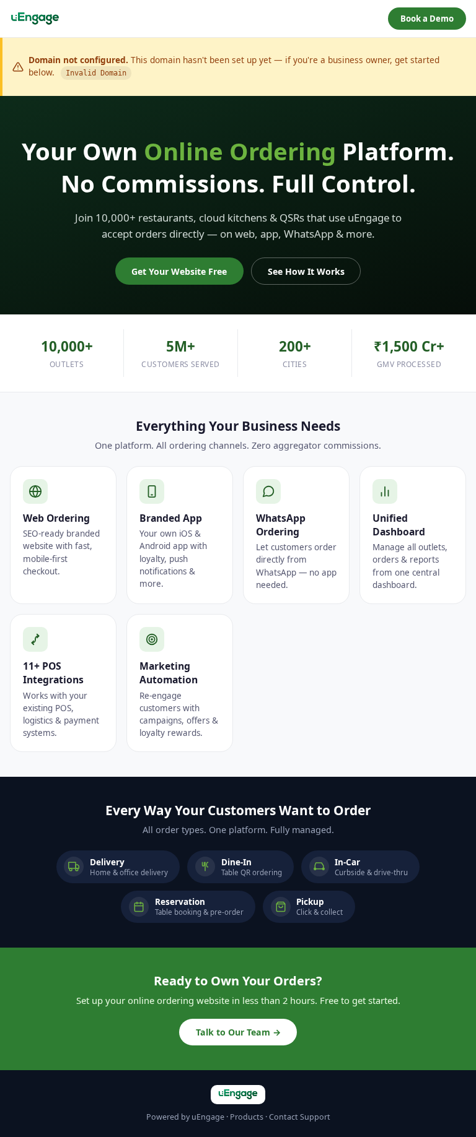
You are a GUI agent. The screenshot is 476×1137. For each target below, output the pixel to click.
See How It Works (306, 271)
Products (246, 1117)
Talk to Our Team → (238, 1032)
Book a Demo (427, 18)
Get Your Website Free (179, 271)
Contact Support (299, 1117)
